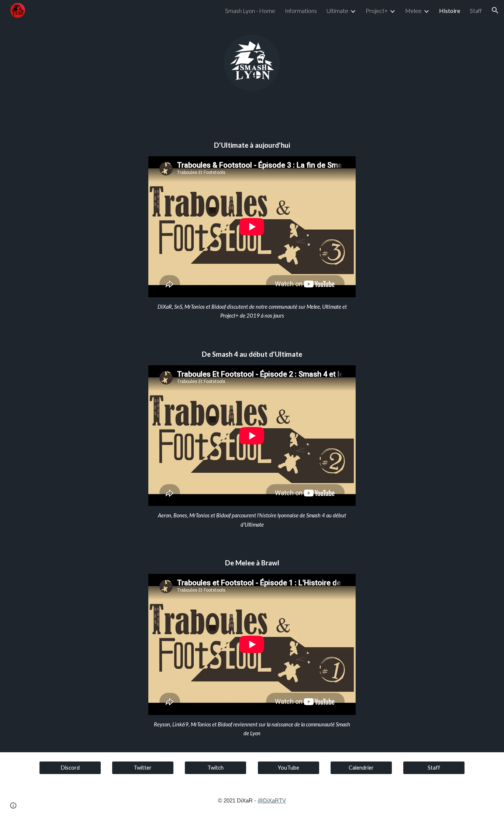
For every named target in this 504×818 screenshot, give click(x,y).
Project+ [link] (377, 10)
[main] (252, 145)
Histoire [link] (449, 10)
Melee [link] (413, 10)
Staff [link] (476, 10)
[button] (495, 10)
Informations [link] (301, 10)
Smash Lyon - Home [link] (250, 10)
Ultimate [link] (337, 10)
